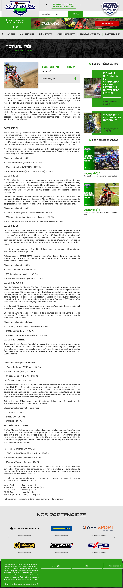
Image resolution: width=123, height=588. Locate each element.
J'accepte (56, 566)
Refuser (87, 566)
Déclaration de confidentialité (28, 584)
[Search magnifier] (56, 14)
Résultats (45, 34)
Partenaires (113, 34)
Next (80, 5)
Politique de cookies (10, 584)
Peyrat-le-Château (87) (65, 5)
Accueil (2, 34)
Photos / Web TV (90, 34)
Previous (46, 5)
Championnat (66, 34)
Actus (11, 34)
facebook (75, 78)
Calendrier (27, 34)
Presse (75, 14)
